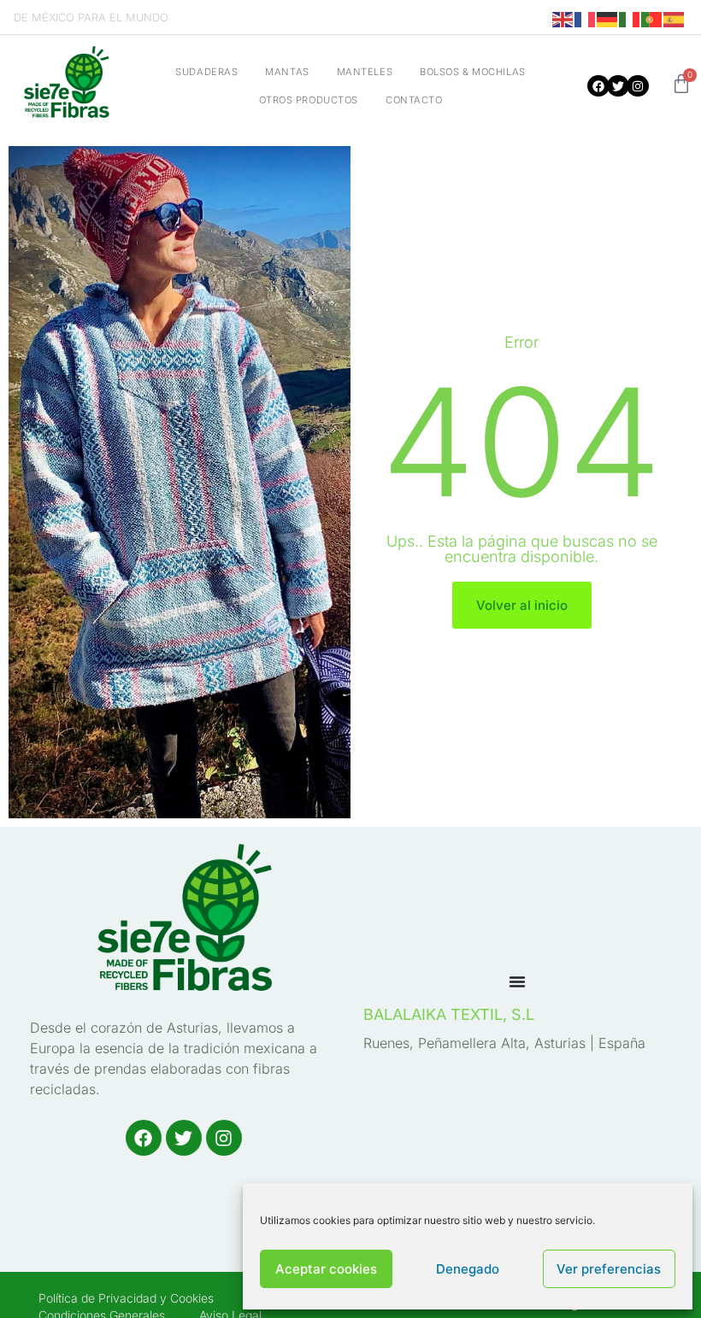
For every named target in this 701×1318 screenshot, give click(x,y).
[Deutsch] (608, 18)
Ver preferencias (609, 1269)
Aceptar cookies (326, 1269)
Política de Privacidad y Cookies (126, 1298)
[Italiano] (630, 18)
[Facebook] (598, 86)
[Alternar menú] (517, 981)
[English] (563, 18)
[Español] (674, 18)
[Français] (585, 18)
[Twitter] (617, 86)
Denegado (467, 1269)
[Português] (652, 18)
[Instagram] (637, 86)
